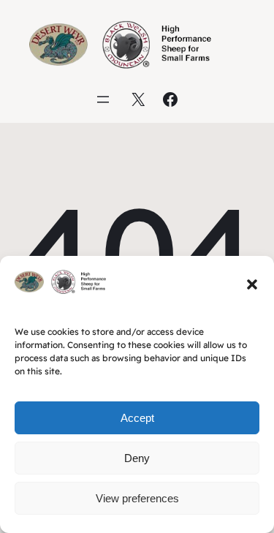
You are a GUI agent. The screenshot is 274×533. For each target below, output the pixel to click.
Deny (137, 458)
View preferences (137, 498)
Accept (137, 418)
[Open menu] (103, 99)
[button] (252, 284)
